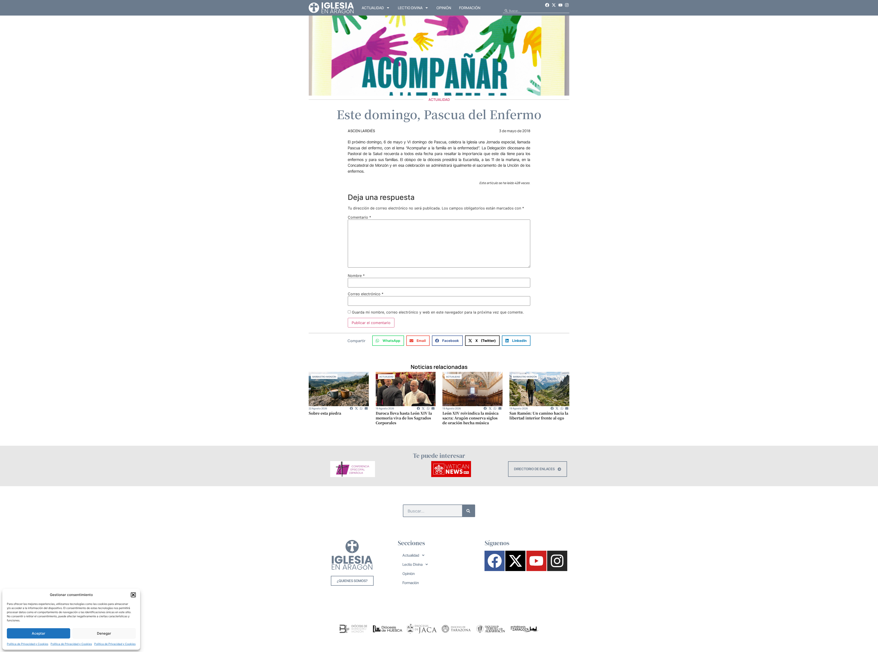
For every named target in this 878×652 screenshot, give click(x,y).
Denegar (104, 633)
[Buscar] (468, 511)
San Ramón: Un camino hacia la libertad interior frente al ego (538, 416)
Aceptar (38, 633)
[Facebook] (547, 5)
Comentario (359, 217)
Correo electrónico (365, 294)
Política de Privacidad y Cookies (27, 644)
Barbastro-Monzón (324, 376)
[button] (133, 595)
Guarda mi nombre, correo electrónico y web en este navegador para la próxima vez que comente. (438, 312)
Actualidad (373, 7)
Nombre (356, 275)
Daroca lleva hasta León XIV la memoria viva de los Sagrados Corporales (404, 418)
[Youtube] (560, 5)
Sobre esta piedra (325, 413)
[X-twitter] (553, 5)
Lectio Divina (410, 7)
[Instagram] (566, 5)
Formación (469, 7)
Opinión (443, 7)
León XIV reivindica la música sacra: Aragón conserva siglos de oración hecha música (470, 418)
